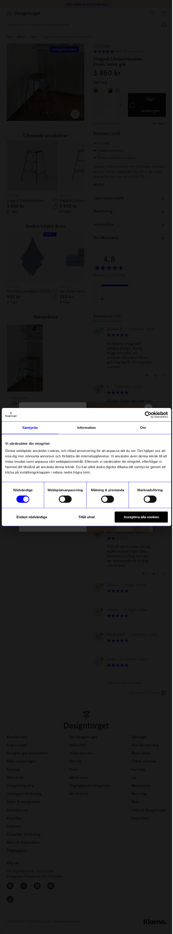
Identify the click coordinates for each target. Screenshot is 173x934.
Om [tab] (143, 427)
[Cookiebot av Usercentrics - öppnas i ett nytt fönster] (148, 414)
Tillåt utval (86, 517)
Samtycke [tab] (30, 427)
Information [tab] (86, 427)
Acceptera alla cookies (141, 517)
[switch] (65, 499)
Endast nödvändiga (31, 517)
